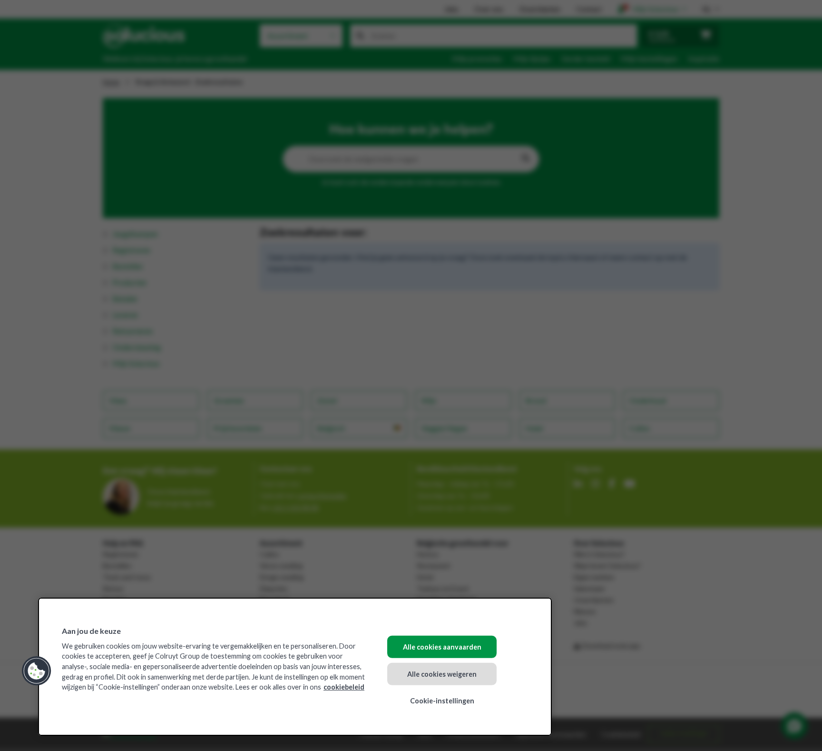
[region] (295, 667)
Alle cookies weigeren (442, 674)
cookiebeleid (343, 687)
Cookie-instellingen (442, 701)
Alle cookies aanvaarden (442, 647)
